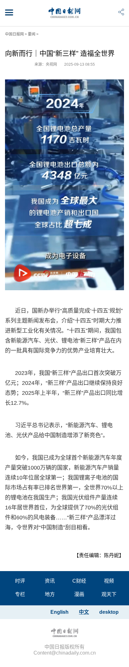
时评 (20, 581)
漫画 (79, 594)
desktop (109, 612)
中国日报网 (14, 34)
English (59, 612)
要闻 (31, 34)
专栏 (20, 594)
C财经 (79, 581)
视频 (109, 581)
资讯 (50, 581)
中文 (84, 612)
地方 (50, 594)
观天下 (108, 594)
